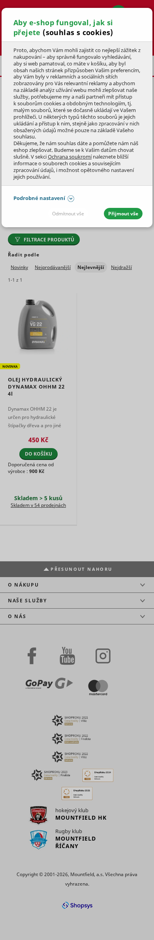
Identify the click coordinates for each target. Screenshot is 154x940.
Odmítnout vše (68, 213)
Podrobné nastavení (39, 198)
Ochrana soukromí (70, 156)
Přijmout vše (123, 213)
